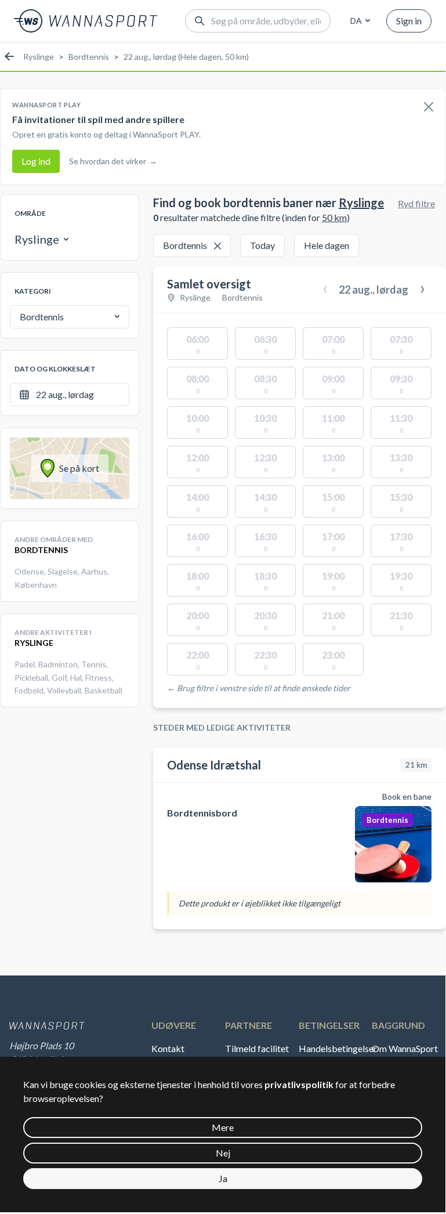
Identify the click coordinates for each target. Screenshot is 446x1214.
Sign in (409, 20)
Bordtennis (88, 57)
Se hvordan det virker (113, 161)
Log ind (35, 161)
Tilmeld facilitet (257, 1048)
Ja (223, 1178)
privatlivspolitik (298, 1084)
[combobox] (358, 20)
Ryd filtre (416, 203)
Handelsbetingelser (336, 1048)
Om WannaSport (405, 1048)
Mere (223, 1127)
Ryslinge (38, 57)
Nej (223, 1152)
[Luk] (429, 107)
